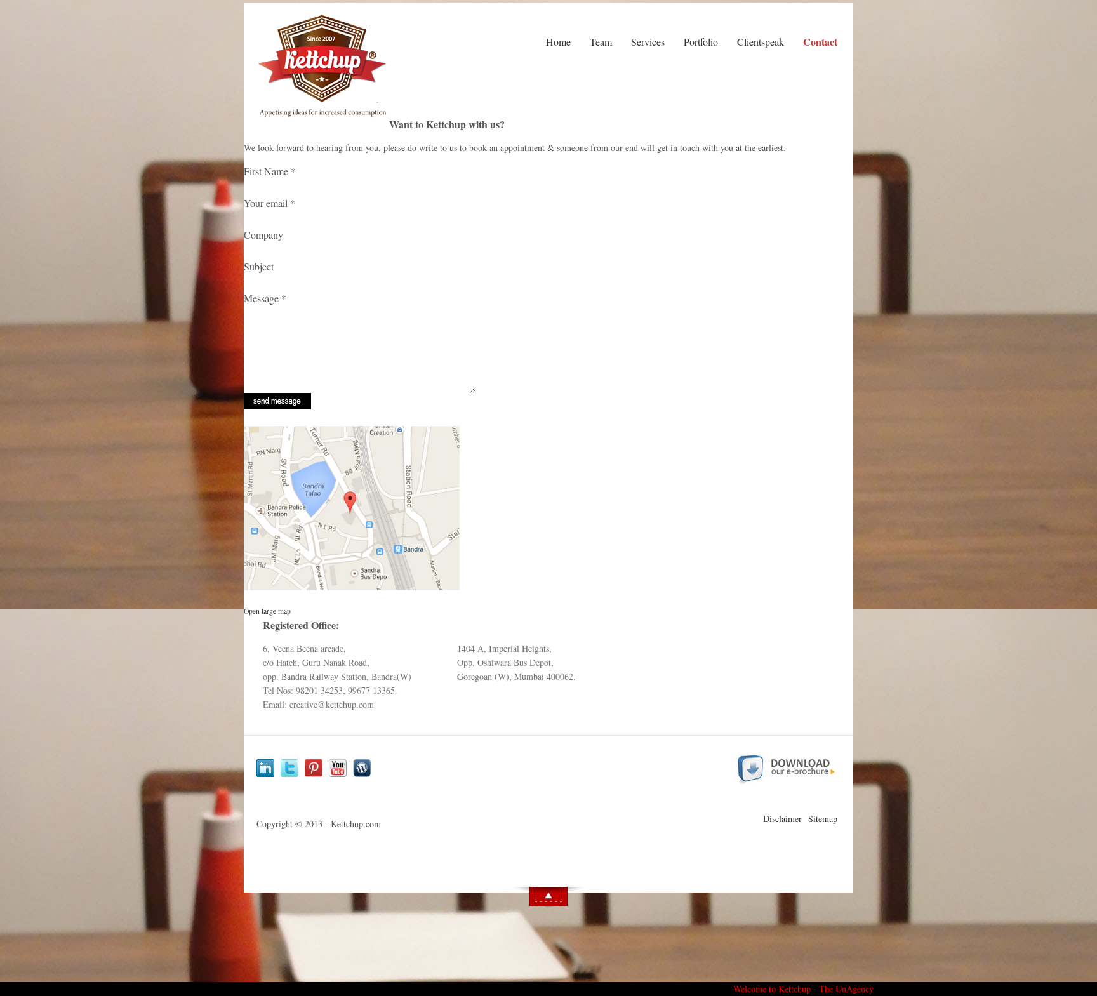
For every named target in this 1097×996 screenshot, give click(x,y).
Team (601, 41)
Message (265, 298)
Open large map (267, 611)
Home (558, 41)
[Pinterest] (313, 769)
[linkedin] (265, 769)
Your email (269, 202)
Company (263, 234)
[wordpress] (362, 769)
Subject (259, 266)
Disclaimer (782, 819)
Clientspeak (760, 41)
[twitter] (289, 769)
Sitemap (822, 819)
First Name (270, 171)
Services (648, 41)
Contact (820, 42)
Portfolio (701, 41)
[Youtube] (338, 769)
